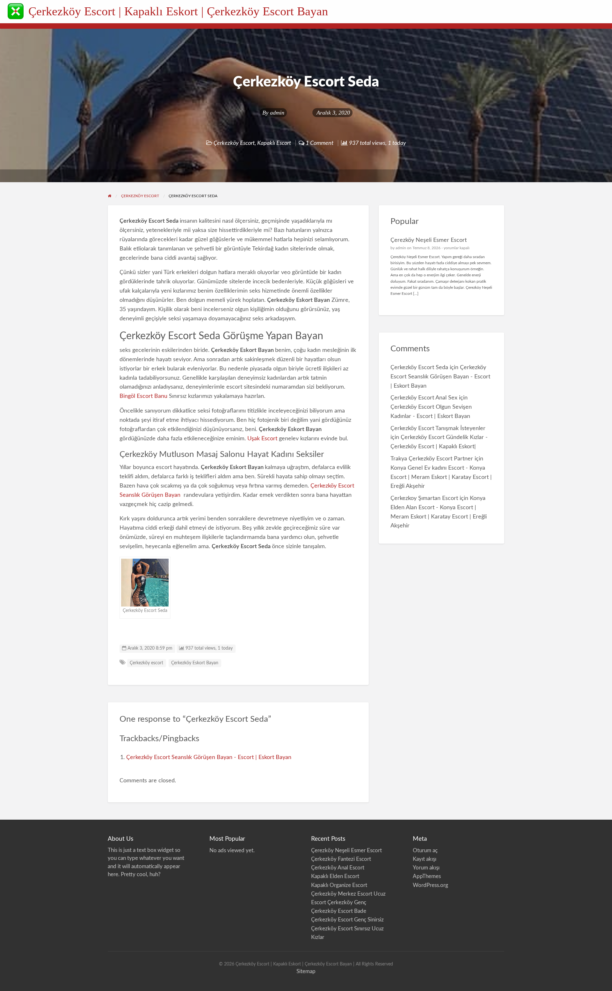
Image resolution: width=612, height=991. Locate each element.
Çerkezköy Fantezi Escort (341, 859)
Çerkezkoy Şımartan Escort (424, 498)
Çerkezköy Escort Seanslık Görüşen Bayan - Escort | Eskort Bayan (208, 757)
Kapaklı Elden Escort (335, 876)
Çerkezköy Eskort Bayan (194, 663)
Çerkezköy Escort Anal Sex (423, 398)
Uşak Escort (262, 439)
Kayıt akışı (424, 859)
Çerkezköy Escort (234, 143)
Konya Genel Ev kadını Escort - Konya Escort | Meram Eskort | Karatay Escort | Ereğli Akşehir (441, 477)
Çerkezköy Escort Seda (419, 367)
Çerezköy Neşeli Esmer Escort (428, 240)
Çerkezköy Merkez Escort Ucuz (349, 894)
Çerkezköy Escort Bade (338, 911)
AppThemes (427, 876)
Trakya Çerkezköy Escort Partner (431, 459)
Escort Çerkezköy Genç (338, 902)
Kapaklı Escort (274, 143)
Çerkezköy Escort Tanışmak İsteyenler (437, 428)
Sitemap (306, 971)
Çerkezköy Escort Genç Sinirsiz (348, 919)
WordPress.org (430, 885)
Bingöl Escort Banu (143, 396)
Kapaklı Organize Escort (339, 885)
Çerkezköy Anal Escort (337, 867)
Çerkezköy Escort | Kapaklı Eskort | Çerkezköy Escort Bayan (178, 11)
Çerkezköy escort (146, 663)
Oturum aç (425, 850)
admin (277, 112)
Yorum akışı (426, 867)
